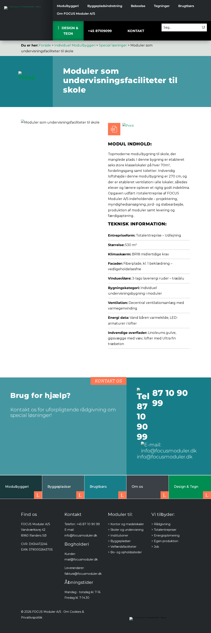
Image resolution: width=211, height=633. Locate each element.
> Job (155, 547)
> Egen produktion (164, 541)
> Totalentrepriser (163, 530)
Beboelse (138, 6)
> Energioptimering (165, 535)
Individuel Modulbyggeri (74, 45)
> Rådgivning (160, 524)
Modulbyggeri (68, 6)
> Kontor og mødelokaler (126, 524)
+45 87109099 (98, 31)
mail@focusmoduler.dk (81, 559)
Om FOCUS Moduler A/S (76, 13)
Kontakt (136, 31)
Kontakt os (108, 381)
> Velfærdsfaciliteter (122, 547)
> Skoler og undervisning (125, 530)
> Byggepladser (119, 541)
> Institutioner (118, 535)
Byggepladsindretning (104, 6)
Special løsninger (113, 45)
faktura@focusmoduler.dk (83, 574)
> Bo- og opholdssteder (125, 552)
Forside (45, 45)
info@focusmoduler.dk (80, 535)
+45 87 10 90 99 (88, 524)
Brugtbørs (186, 6)
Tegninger (162, 6)
